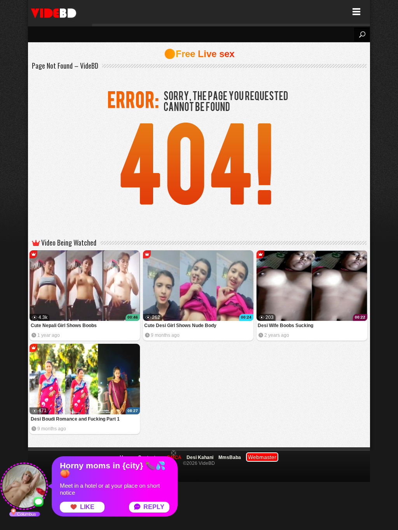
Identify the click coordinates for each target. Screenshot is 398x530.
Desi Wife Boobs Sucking (285, 325)
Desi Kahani (200, 457)
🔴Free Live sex (199, 53)
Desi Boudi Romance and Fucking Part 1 (75, 419)
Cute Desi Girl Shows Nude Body (180, 325)
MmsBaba (229, 457)
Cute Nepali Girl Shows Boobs (64, 325)
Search (362, 35)
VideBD (60, 12)
